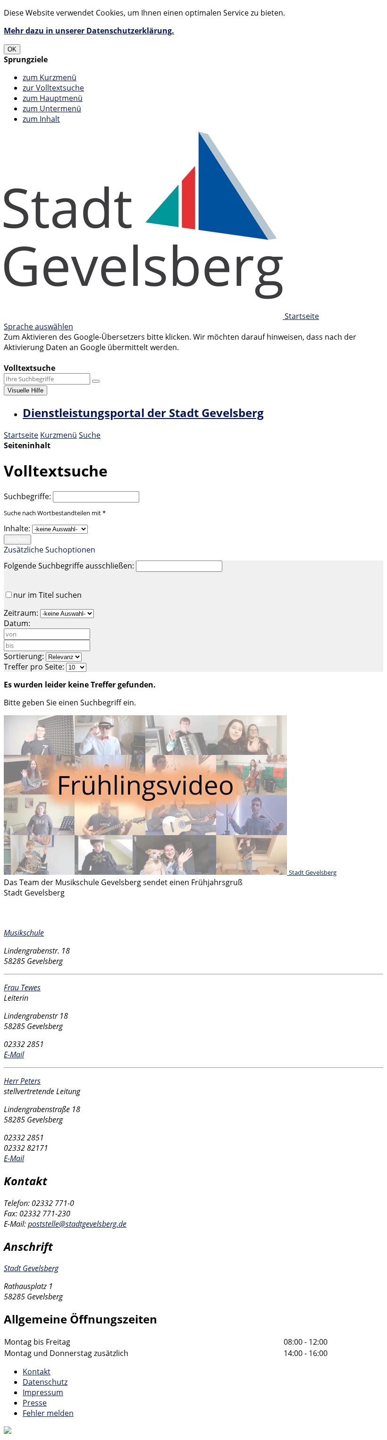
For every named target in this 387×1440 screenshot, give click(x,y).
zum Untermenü (52, 108)
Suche (90, 435)
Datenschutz (45, 1382)
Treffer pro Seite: (34, 666)
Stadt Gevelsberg (31, 1268)
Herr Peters (22, 1081)
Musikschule (24, 933)
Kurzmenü (58, 435)
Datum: (17, 623)
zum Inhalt (41, 119)
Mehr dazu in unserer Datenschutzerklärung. (89, 30)
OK (12, 49)
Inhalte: (17, 528)
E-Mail (14, 1054)
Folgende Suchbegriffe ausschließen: (69, 566)
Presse (35, 1403)
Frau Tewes (22, 987)
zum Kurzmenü (49, 77)
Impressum (43, 1392)
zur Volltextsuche (53, 88)
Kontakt (36, 1371)
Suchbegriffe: (27, 496)
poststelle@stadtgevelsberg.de (77, 1224)
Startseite (21, 435)
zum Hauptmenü (53, 98)
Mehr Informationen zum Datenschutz (72, 357)
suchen (17, 539)
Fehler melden (48, 1413)
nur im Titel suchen (47, 595)
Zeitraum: (21, 613)
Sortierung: (24, 656)
